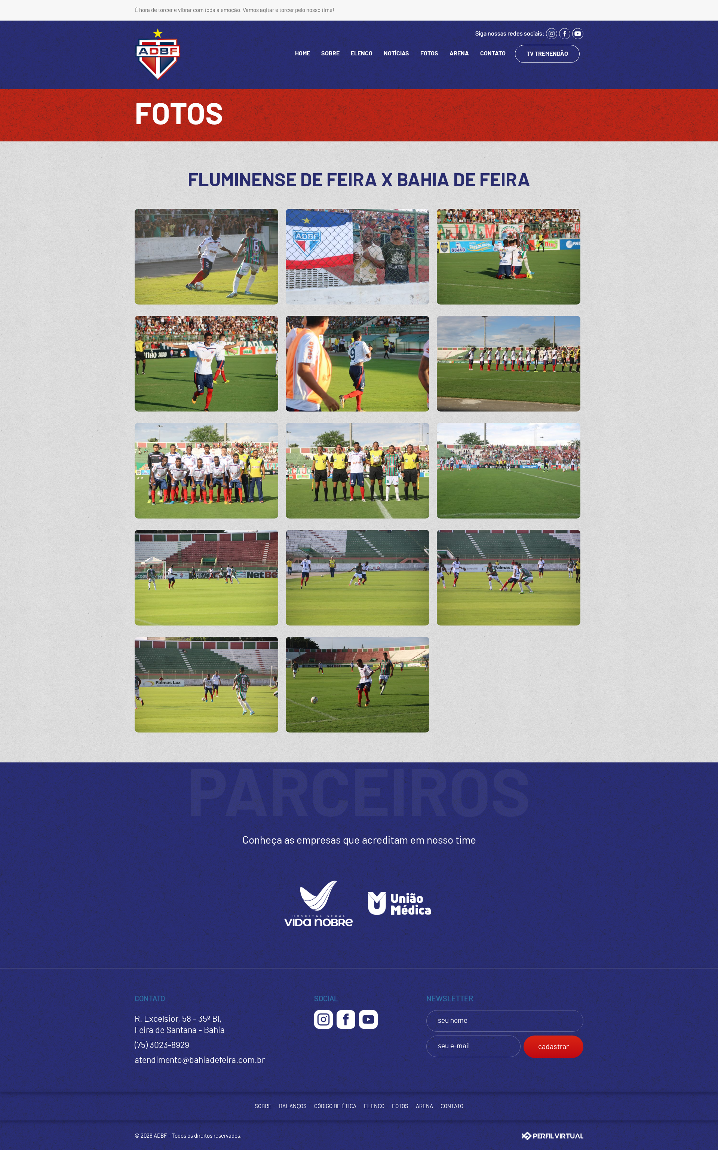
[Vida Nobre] (318, 930)
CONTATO (493, 53)
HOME (302, 53)
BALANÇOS (293, 1106)
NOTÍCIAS (396, 53)
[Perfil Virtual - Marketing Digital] (552, 1136)
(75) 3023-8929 (162, 1045)
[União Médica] (399, 930)
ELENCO (361, 53)
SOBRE (330, 53)
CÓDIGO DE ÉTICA (335, 1106)
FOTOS (429, 53)
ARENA (459, 53)
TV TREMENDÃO (547, 54)
